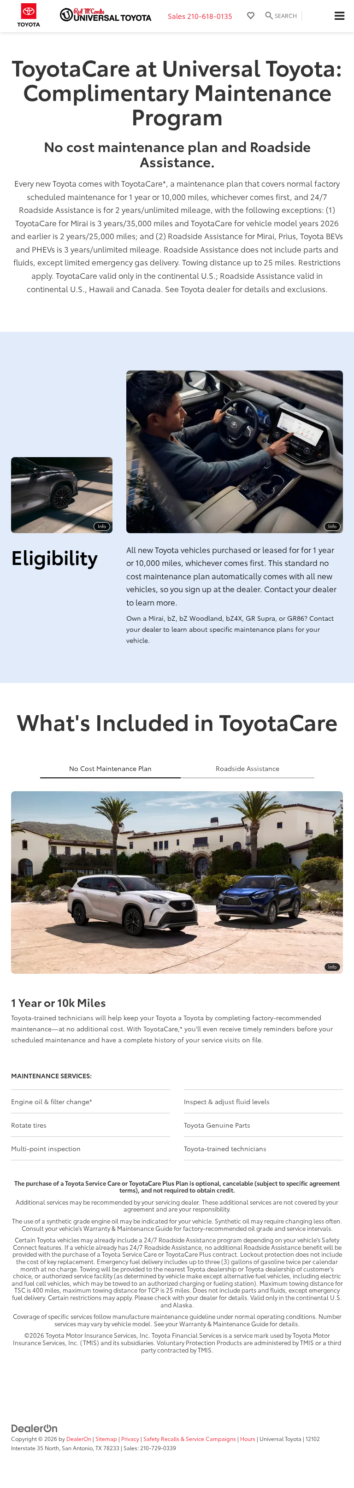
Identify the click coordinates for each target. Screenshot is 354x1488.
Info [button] (102, 526)
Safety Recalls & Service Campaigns (189, 1438)
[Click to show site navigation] (339, 16)
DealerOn (78, 1438)
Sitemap (106, 1438)
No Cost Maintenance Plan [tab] (110, 768)
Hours (247, 1438)
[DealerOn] (34, 1427)
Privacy (130, 1438)
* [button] (164, 182)
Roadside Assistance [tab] (247, 768)
